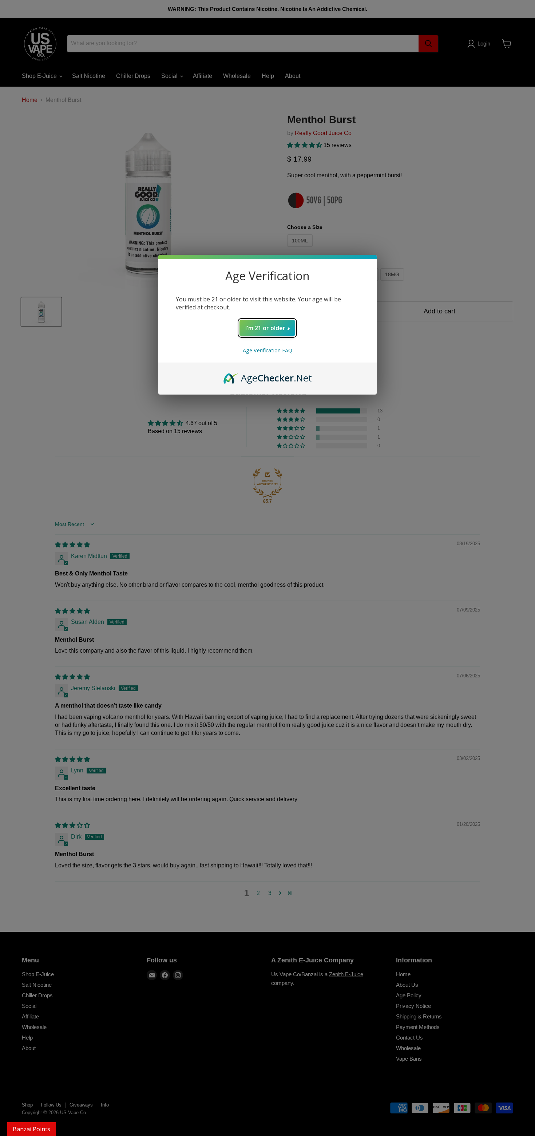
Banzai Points (31, 1129)
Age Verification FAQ (267, 350)
